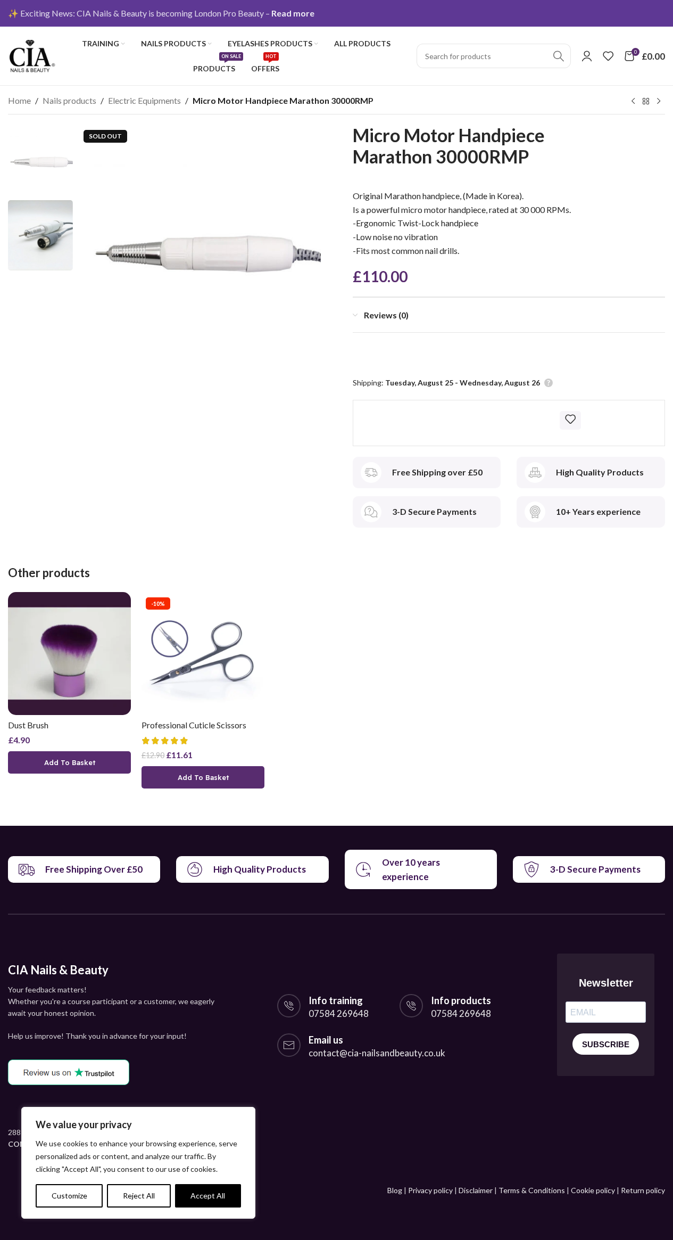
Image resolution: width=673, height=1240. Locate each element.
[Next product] (658, 101)
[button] (69, 762)
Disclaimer (476, 1190)
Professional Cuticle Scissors (194, 725)
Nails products (69, 100)
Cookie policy (593, 1190)
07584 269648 (339, 1013)
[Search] (558, 56)
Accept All (207, 1195)
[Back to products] (645, 101)
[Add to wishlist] (570, 419)
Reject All (139, 1195)
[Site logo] (32, 55)
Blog (394, 1190)
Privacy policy (430, 1190)
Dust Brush (28, 725)
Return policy (643, 1190)
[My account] (586, 56)
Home (19, 100)
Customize (69, 1195)
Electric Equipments (144, 100)
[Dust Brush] (69, 653)
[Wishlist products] (608, 56)
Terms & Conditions (531, 1190)
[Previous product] (633, 101)
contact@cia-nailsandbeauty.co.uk (377, 1052)
